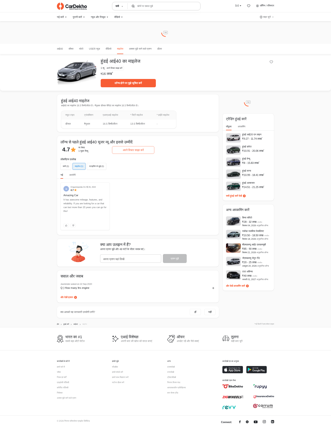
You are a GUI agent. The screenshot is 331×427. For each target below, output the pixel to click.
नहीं (210, 312)
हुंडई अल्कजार (248, 182)
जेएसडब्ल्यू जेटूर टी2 (251, 258)
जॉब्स (59, 372)
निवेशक (60, 393)
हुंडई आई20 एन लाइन (251, 134)
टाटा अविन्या (247, 271)
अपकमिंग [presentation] (241, 126)
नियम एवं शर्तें (61, 377)
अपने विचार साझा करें (133, 150)
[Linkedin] (272, 422)
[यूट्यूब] (256, 422)
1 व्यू (102, 68)
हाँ (195, 312)
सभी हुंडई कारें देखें (234, 195)
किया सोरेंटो (247, 217)
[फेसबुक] (240, 422)
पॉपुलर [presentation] (229, 126)
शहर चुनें (267, 17)
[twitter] (247, 422)
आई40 (60, 48)
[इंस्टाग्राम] (264, 422)
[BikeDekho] (232, 386)
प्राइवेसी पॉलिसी (63, 382)
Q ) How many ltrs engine (75, 287)
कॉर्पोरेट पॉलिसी (62, 387)
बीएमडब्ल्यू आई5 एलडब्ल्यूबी (254, 244)
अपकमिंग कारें (239, 285)
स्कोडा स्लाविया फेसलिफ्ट (253, 231)
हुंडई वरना (246, 170)
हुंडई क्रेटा (247, 146)
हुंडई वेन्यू (246, 158)
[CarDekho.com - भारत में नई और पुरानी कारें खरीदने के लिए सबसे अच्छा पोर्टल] (72, 6)
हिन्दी (237, 5)
